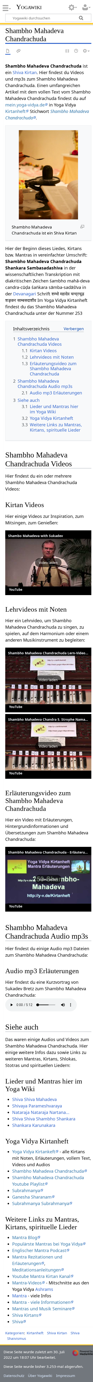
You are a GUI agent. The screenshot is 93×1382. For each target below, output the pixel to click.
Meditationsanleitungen (36, 1270)
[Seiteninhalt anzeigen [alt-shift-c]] (7, 51)
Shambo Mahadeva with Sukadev (35, 535)
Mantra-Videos (27, 1283)
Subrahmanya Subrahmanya (40, 1203)
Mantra (19, 1296)
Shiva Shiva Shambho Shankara (43, 1119)
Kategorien (14, 1332)
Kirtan (31, 72)
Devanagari (24, 294)
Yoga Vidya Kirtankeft (33, 1151)
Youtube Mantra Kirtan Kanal (41, 1276)
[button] (48, 562)
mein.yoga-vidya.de (25, 105)
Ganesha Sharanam (32, 1197)
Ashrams (44, 1289)
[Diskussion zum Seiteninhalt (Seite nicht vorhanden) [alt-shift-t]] (18, 51)
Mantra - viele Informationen (41, 1302)
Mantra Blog (24, 1237)
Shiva (18, 72)
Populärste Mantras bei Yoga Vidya (47, 1244)
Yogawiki (29, 7)
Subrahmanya (26, 1190)
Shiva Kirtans (25, 1315)
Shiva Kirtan (57, 1332)
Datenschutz (14, 1375)
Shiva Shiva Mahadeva (34, 1099)
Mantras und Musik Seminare (42, 1309)
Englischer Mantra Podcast (39, 1250)
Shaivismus (16, 1338)
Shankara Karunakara (33, 1125)
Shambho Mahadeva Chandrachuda (48, 1171)
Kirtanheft (15, 111)
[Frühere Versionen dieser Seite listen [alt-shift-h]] (76, 51)
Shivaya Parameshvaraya (37, 1106)
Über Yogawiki (40, 1375)
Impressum (65, 1375)
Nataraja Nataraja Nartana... (40, 1112)
